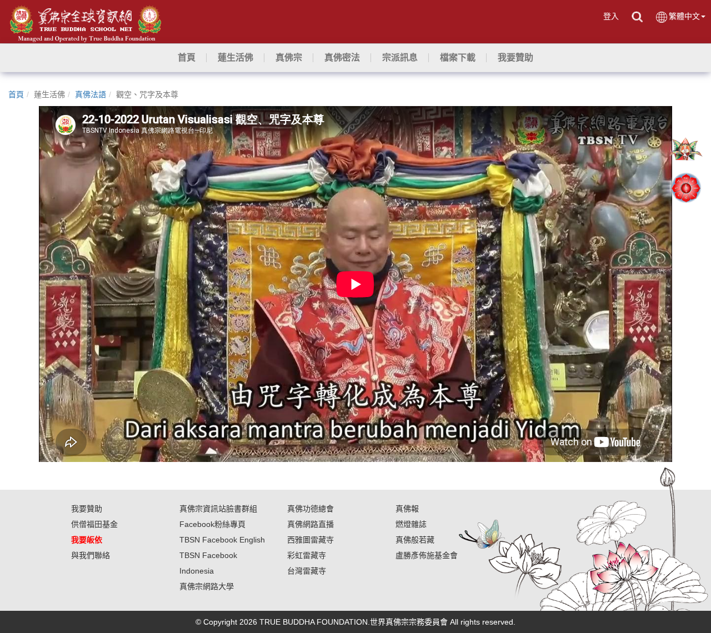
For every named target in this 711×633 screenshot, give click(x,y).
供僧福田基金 (94, 524)
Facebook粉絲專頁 (212, 524)
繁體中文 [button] (684, 16)
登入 (611, 16)
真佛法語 (90, 94)
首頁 (16, 94)
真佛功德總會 (310, 508)
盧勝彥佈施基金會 (426, 555)
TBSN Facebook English (222, 539)
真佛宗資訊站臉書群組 (218, 508)
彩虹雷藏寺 (306, 555)
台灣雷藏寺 (306, 570)
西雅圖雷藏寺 (310, 539)
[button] (235, 58)
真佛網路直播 (310, 524)
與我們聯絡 (90, 555)
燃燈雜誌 (411, 524)
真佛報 (407, 508)
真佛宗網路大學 (206, 586)
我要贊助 (86, 508)
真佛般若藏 (414, 539)
